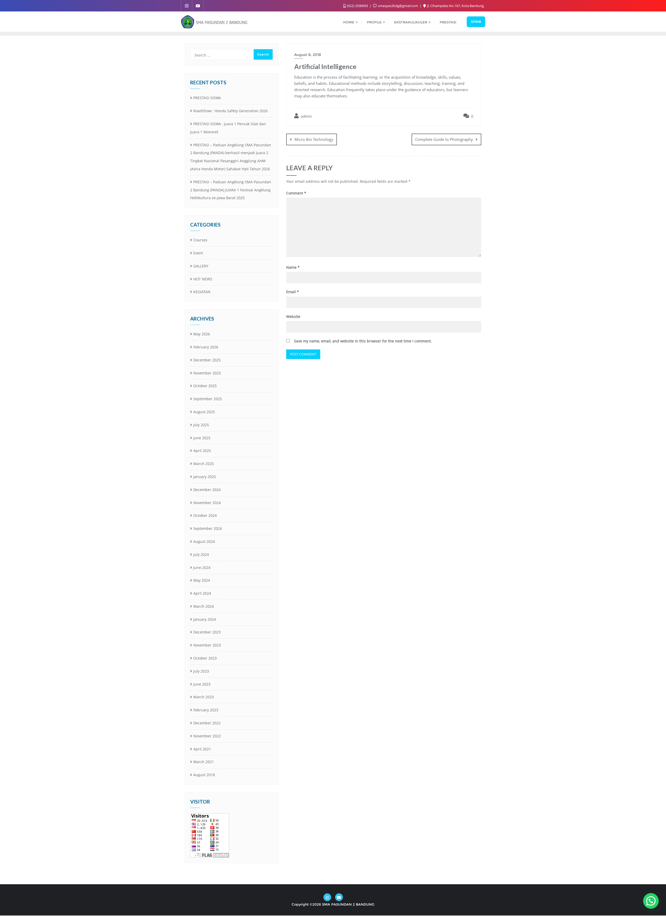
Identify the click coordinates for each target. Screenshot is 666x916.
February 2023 (205, 709)
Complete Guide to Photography (444, 139)
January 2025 (204, 476)
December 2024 (207, 489)
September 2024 (207, 528)
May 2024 (201, 580)
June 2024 (201, 567)
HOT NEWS (202, 279)
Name (293, 267)
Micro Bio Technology (313, 139)
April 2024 (202, 593)
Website (293, 316)
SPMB (476, 22)
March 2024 (203, 606)
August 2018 (204, 774)
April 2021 (202, 748)
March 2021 (203, 761)
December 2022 (207, 722)
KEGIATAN (201, 291)
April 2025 (202, 450)
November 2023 (207, 645)
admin (306, 116)
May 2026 (201, 333)
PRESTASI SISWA (207, 97)
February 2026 (205, 346)
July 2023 (201, 671)
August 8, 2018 (307, 54)
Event (198, 252)
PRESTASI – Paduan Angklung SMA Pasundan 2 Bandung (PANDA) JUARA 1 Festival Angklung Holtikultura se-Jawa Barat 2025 (230, 189)
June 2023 (201, 684)
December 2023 (207, 632)
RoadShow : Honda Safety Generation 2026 (230, 110)
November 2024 (207, 502)
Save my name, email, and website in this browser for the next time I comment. (363, 340)
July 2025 (201, 424)
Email (292, 291)
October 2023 (205, 658)
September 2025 (207, 398)
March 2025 (203, 463)
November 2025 (207, 373)
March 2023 (203, 696)
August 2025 (204, 411)
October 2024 (205, 515)
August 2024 (204, 541)
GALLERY (200, 265)
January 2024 (204, 619)
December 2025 (207, 359)
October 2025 (205, 385)
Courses (200, 239)
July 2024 (201, 554)
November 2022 (207, 735)
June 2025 (201, 437)
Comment (296, 193)
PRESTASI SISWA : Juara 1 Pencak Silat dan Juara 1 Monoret (228, 127)
